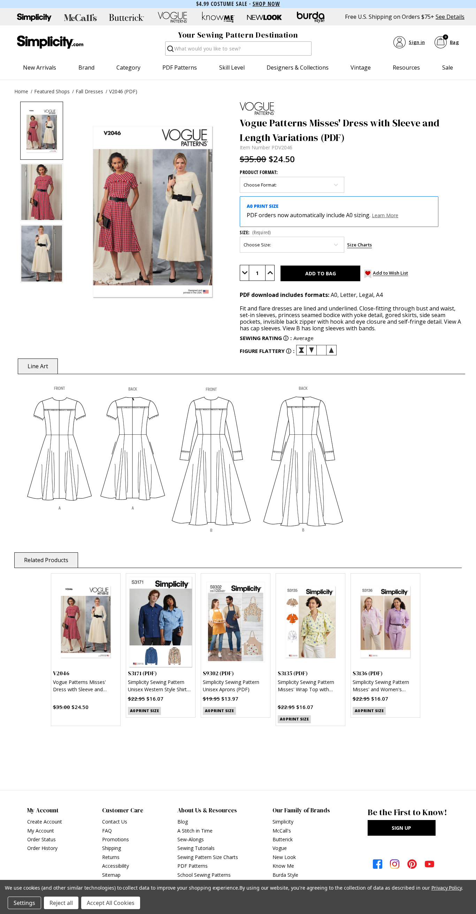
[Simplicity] (50, 42)
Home (21, 91)
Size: (255, 232)
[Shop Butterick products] (126, 17)
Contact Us (114, 821)
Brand (86, 67)
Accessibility (115, 865)
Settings (24, 903)
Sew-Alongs (190, 839)
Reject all (61, 903)
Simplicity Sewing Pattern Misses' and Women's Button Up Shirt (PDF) (381, 686)
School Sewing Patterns (204, 875)
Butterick (282, 839)
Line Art (38, 366)
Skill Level (232, 67)
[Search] (170, 50)
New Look (284, 857)
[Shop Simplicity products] (34, 17)
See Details (450, 17)
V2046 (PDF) (123, 91)
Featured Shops (52, 91)
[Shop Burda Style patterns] (310, 17)
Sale (447, 67)
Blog (182, 821)
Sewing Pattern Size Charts (207, 857)
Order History (42, 848)
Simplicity (282, 821)
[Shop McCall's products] (80, 17)
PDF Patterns (179, 67)
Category (128, 67)
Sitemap (111, 875)
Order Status (41, 839)
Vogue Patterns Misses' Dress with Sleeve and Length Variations (79, 686)
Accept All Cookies (111, 903)
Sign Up (401, 828)
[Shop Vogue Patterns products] (172, 17)
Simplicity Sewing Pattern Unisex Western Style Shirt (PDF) (157, 686)
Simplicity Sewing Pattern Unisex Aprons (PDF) (231, 686)
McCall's (281, 830)
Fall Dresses (89, 91)
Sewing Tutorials (196, 848)
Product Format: (259, 172)
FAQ (107, 830)
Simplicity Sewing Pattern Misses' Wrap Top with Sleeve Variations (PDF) (306, 686)
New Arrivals (39, 67)
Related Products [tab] (46, 560)
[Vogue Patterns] (351, 109)
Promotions (115, 839)
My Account (40, 830)
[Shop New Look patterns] (264, 17)
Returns (111, 857)
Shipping (111, 848)
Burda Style (285, 875)
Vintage (361, 67)
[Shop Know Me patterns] (218, 17)
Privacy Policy (446, 887)
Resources (406, 67)
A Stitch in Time (195, 830)
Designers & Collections (298, 67)
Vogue (279, 848)
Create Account (44, 821)
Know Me (283, 865)
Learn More (385, 215)
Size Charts (359, 245)
